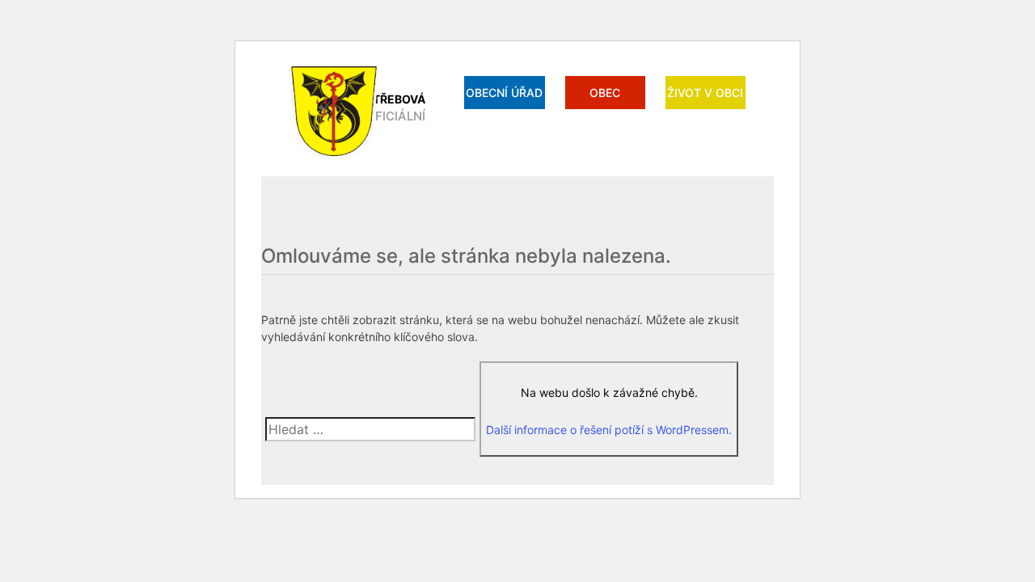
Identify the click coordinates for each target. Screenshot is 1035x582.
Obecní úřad (504, 92)
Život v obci (705, 92)
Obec (604, 92)
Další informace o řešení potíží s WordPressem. (609, 429)
